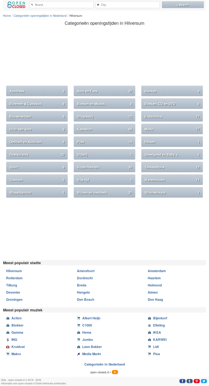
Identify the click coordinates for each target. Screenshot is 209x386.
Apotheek (36, 91)
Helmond (155, 285)
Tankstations (172, 167)
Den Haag (155, 299)
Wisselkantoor (36, 192)
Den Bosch (85, 299)
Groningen (14, 299)
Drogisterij (104, 116)
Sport (36, 167)
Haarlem (154, 278)
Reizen (172, 141)
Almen (153, 292)
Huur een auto (36, 129)
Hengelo (83, 292)
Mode (172, 129)
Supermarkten (104, 167)
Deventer (13, 292)
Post (104, 141)
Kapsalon (104, 129)
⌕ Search (183, 5)
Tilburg (11, 285)
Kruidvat (18, 346)
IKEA (157, 332)
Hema (86, 332)
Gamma (17, 332)
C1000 (87, 325)
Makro (16, 353)
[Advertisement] (104, 57)
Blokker (17, 325)
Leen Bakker (92, 346)
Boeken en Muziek (104, 103)
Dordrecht (85, 278)
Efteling (159, 325)
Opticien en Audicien (36, 141)
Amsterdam (157, 270)
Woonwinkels (172, 192)
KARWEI (160, 339)
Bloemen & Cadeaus (36, 103)
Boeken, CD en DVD (172, 103)
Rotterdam (14, 278)
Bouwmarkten (36, 116)
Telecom (36, 179)
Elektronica (172, 116)
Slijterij (104, 154)
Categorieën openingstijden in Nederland (40, 15)
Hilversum (14, 270)
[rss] (115, 372)
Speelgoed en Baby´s (172, 154)
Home (7, 15)
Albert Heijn (91, 318)
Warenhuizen (172, 179)
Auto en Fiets (104, 91)
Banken (172, 91)
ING (14, 339)
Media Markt (91, 353)
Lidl (156, 346)
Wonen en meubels (104, 192)
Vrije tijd (104, 179)
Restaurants (36, 154)
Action (16, 318)
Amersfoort (85, 270)
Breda (81, 285)
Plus (156, 353)
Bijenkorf (160, 318)
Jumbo (87, 339)
